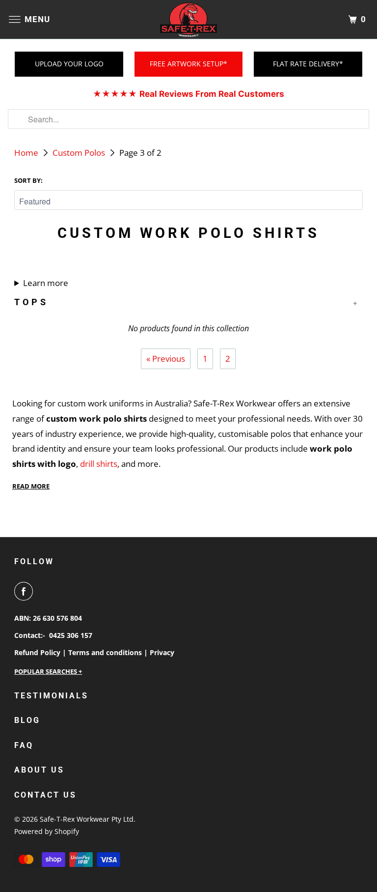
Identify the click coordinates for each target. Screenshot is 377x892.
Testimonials (51, 695)
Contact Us (45, 795)
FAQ (23, 745)
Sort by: (28, 180)
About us (39, 770)
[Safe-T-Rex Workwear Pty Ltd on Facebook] (25, 591)
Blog (27, 720)
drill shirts (98, 463)
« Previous (165, 358)
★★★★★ (188, 94)
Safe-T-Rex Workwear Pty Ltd (87, 819)
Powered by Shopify (46, 831)
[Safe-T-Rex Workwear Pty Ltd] (188, 19)
